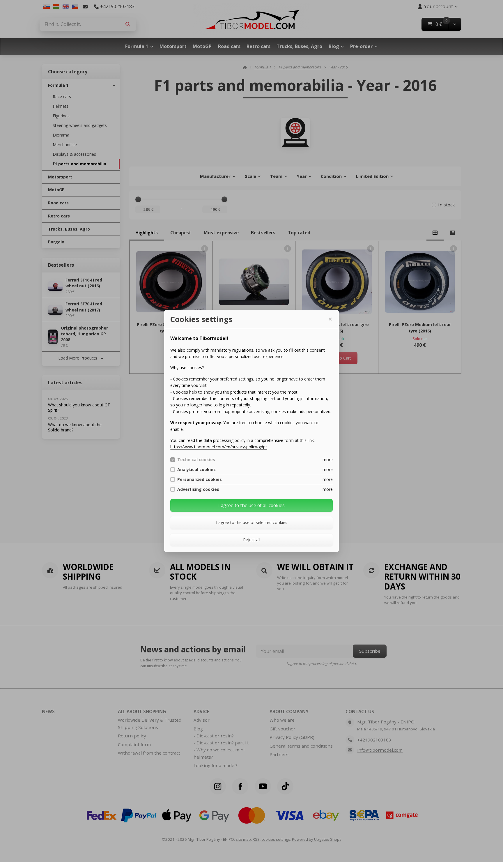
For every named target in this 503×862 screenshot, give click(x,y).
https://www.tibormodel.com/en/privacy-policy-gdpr (218, 446)
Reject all (251, 539)
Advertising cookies (198, 489)
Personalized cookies (199, 479)
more (328, 459)
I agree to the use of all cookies (251, 505)
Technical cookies (196, 459)
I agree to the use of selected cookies (251, 522)
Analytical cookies (196, 469)
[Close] (330, 319)
